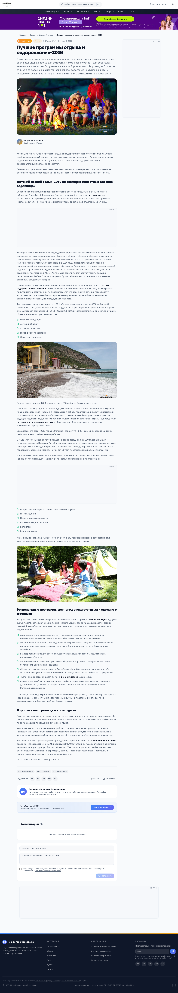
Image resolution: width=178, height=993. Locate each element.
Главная (22, 35)
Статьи (33, 35)
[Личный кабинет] (173, 4)
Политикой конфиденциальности (48, 871)
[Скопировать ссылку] (55, 778)
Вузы (96, 11)
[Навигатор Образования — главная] (6, 4)
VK (32, 779)
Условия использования (71, 981)
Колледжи (82, 11)
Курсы (121, 11)
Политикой (168, 958)
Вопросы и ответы (99, 960)
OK (44, 779)
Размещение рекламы (101, 955)
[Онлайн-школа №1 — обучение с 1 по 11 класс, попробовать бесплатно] (89, 22)
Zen (162, 964)
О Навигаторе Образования (103, 946)
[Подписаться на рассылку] (173, 951)
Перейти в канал (100, 807)
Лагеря (108, 11)
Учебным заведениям (101, 951)
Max (156, 964)
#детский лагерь (60, 771)
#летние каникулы (25, 771)
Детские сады (50, 11)
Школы (67, 11)
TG (38, 779)
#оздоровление (43, 771)
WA (49, 779)
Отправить (107, 876)
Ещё (130, 11)
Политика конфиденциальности (47, 981)
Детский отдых (46, 35)
